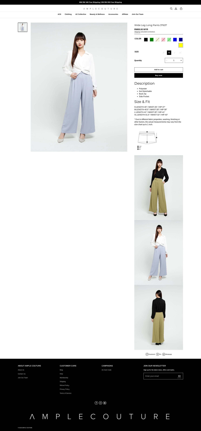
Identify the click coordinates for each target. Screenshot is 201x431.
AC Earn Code (106, 370)
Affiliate (125, 14)
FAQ (61, 374)
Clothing (68, 14)
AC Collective (80, 14)
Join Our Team (137, 14)
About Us (21, 370)
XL (180, 53)
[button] (171, 8)
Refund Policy (64, 385)
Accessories (113, 14)
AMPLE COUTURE (27, 427)
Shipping (137, 32)
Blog (61, 370)
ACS (59, 14)
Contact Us (21, 374)
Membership (64, 378)
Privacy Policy (65, 389)
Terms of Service (65, 393)
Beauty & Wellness (97, 14)
